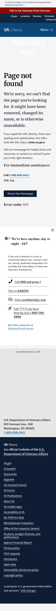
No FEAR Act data (14, 517)
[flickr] (41, 413)
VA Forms (9, 490)
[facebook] (23, 413)
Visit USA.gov (28, 591)
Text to (18, 290)
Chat (30, 299)
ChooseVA (10, 469)
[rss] (17, 413)
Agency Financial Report (18, 543)
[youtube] (5, 413)
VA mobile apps (13, 507)
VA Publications (13, 496)
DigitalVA (9, 480)
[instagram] (29, 413)
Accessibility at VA (14, 512)
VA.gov (8, 463)
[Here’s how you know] (28, 3)
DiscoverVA (10, 474)
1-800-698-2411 (19, 175)
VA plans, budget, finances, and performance (22, 535)
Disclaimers (10, 559)
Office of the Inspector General (22, 528)
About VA (9, 501)
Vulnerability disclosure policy (21, 570)
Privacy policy (12, 548)
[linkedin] (35, 413)
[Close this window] (52, 230)
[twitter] (11, 413)
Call (28, 282)
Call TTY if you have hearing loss (29, 312)
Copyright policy (13, 575)
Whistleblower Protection (19, 523)
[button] (28, 10)
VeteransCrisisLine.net (20, 328)
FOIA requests (12, 554)
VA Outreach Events (15, 485)
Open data (10, 564)
